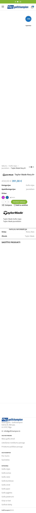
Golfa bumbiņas (8, 481)
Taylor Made (29, 236)
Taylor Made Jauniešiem (12, 221)
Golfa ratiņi (6, 477)
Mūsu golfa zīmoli (8, 439)
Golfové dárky (7, 505)
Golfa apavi (6, 489)
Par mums (5, 456)
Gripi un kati (6, 501)
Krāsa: (4, 193)
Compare (8, 205)
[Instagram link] (20, 1)
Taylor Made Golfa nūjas (12, 219)
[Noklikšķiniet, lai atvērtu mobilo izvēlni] (2, 6)
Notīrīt (13, 197)
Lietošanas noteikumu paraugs (13, 443)
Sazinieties (6, 460)
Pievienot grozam (19, 202)
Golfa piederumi (8, 497)
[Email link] (17, 1)
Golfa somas (6, 473)
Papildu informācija (18, 229)
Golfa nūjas (13, 166)
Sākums (4, 166)
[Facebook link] (15, 1)
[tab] (18, 229)
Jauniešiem (6, 168)
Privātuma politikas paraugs (12, 447)
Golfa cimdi (6, 485)
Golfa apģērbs (7, 493)
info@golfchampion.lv (12, 431)
